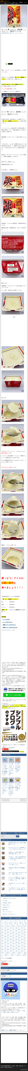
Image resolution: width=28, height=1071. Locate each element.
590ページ (18, 939)
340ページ (3, 932)
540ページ (14, 938)
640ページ (20, 940)
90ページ (16, 923)
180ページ (14, 926)
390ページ (6, 933)
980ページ (9, 952)
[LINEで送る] (6, 63)
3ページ (12, 920)
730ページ (20, 943)
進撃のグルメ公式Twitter (9, 624)
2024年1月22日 (6, 33)
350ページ (9, 932)
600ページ (23, 939)
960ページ (23, 951)
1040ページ (19, 953)
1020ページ (7, 953)
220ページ (12, 928)
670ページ (12, 942)
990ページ (14, 952)
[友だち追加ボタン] (14, 697)
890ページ (9, 949)
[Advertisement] (14, 48)
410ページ (18, 933)
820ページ (20, 946)
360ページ (14, 932)
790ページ (3, 946)
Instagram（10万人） (7, 902)
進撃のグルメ (4, 1)
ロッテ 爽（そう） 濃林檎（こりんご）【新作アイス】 (14, 30)
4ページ (16, 920)
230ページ (18, 928)
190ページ (20, 926)
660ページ (6, 942)
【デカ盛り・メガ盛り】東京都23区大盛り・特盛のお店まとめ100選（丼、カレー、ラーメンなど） (17, 858)
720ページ (14, 943)
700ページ (3, 943)
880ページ (3, 949)
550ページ (20, 938)
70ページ (6, 923)
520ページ (3, 938)
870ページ (23, 948)
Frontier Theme (24, 1069)
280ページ (20, 929)
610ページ (3, 940)
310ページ (12, 930)
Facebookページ (6, 907)
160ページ (3, 926)
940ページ (12, 951)
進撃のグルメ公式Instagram (10, 627)
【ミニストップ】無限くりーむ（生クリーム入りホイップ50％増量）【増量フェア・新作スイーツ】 (17, 879)
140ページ (18, 925)
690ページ (23, 942)
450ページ (14, 935)
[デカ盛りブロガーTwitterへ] (10, 999)
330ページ (23, 930)
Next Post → (24, 800)
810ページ (14, 946)
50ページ (21, 922)
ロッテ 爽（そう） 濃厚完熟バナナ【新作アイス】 (17, 787)
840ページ (6, 948)
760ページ (12, 945)
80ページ (11, 923)
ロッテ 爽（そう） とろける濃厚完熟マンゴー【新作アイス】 (17, 767)
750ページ (6, 945)
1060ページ (6, 955)
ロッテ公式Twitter (7, 622)
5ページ (21, 920)
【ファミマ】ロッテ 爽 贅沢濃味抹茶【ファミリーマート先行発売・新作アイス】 (11, 790)
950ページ (18, 951)
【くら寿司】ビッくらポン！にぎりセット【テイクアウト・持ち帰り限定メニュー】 (17, 889)
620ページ (9, 940)
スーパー (21, 33)
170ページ (9, 926)
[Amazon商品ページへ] (14, 741)
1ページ (3, 920)
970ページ (3, 952)
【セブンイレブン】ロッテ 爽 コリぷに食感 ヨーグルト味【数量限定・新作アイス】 (4, 769)
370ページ (20, 932)
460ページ (20, 935)
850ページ (12, 948)
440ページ (9, 935)
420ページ (23, 933)
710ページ (9, 943)
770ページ (18, 945)
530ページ (9, 938)
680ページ (18, 942)
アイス (12, 33)
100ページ (21, 923)
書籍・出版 (5, 909)
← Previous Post (5, 800)
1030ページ (13, 953)
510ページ (23, 936)
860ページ (18, 948)
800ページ (9, 946)
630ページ (14, 940)
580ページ (12, 939)
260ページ (9, 929)
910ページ (20, 949)
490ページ (12, 936)
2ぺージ (7, 920)
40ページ (16, 922)
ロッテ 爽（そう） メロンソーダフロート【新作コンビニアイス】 (5, 789)
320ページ (18, 930)
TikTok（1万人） (6, 905)
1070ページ (13, 955)
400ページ (12, 933)
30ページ (11, 922)
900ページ (14, 949)
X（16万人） (5, 900)
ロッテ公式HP (6, 619)
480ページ (6, 936)
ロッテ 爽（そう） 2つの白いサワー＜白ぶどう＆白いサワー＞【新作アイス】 (11, 769)
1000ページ (20, 952)
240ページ (23, 928)
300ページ (6, 930)
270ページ (14, 929)
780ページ (23, 945)
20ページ (6, 922)
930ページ (6, 951)
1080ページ (19, 955)
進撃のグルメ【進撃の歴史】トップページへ (13, 1030)
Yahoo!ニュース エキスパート (9, 914)
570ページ (6, 939)
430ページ (3, 935)
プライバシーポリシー (7, 911)
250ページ (3, 929)
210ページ (6, 928)
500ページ (18, 936)
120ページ (7, 925)
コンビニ (17, 33)
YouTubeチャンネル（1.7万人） (10, 898)
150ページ (24, 925)
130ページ (13, 925)
